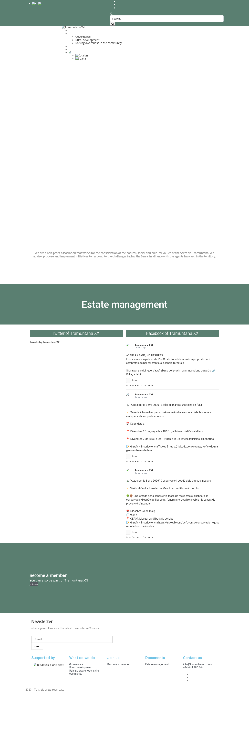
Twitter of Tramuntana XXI (76, 333)
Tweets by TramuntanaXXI (45, 342)
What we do (76, 33)
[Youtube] (191, 680)
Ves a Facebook (133, 385)
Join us (34, 584)
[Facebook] (191, 674)
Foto (134, 380)
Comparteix (148, 385)
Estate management (81, 49)
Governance (83, 37)
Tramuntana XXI (144, 345)
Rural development (87, 40)
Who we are (76, 30)
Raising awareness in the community (98, 43)
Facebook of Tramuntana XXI (173, 333)
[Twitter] (191, 677)
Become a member (80, 46)
